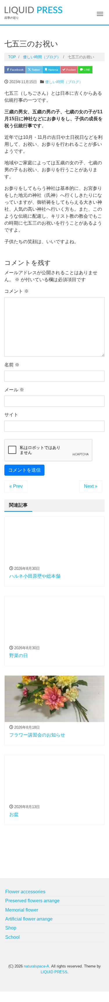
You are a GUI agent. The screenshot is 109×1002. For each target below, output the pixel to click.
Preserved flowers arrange (32, 900)
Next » (90, 486)
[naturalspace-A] (33, 10)
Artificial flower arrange (29, 918)
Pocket (70, 69)
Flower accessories (25, 891)
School (12, 937)
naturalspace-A (36, 966)
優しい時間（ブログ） (64, 82)
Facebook (16, 69)
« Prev (16, 486)
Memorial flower (21, 910)
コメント (16, 291)
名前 (11, 364)
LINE (86, 69)
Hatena (52, 69)
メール (14, 389)
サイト (11, 414)
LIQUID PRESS (54, 972)
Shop (10, 927)
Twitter (35, 69)
